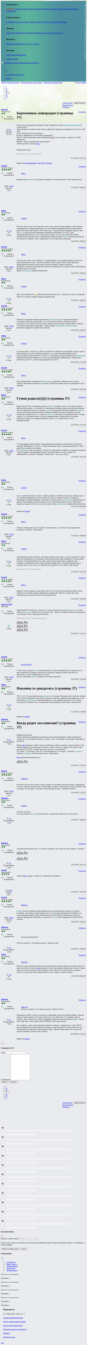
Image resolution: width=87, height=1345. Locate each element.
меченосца (79, 410)
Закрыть (4, 1082)
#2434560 (82, 427)
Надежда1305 (26, 665)
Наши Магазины (12, 44)
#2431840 (82, 189)
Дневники (10, 9)
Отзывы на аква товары (24, 9)
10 (10, 130)
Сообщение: (5, 1080)
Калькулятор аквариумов (13, 1325)
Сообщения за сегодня (15, 22)
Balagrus (24, 779)
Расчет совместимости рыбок (57, 9)
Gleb (39, 163)
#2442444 (82, 795)
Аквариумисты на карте (43, 33)
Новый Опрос (67, 105)
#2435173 (82, 601)
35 (6, 88)
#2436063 (82, 681)
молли (78, 125)
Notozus (49, 163)
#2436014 (82, 636)
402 (10, 891)
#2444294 (82, 1036)
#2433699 (82, 391)
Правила (63, 22)
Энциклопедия (39, 9)
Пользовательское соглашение (15, 1329)
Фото (19, 757)
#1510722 (82, 160)
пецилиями (60, 326)
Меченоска (27, 271)
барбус (74, 1019)
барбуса (28, 753)
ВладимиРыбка (30, 163)
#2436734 (82, 714)
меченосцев (54, 319)
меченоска (30, 179)
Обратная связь (12, 59)
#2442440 (82, 767)
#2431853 (82, 302)
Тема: (3, 1053)
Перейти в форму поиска (10, 1249)
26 (10, 231)
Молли (65, 237)
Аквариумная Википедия (13, 1318)
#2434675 (82, 459)
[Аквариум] (20, 63)
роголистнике (31, 700)
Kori (43, 163)
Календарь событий (14, 33)
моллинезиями (71, 326)
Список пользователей (51, 22)
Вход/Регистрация (19, 55)
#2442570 (82, 978)
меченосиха (24, 450)
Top (2, 1343)
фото (38, 144)
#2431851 (82, 275)
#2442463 (82, 894)
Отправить (13, 1082)
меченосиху (80, 356)
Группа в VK (58, 33)
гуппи (65, 125)
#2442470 (82, 924)
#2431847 (82, 243)
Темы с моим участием (33, 22)
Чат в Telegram (27, 33)
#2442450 (82, 867)
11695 (11, 186)
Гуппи (19, 911)
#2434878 (82, 538)
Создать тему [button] (67, 103)
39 (6, 97)
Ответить (66, 107)
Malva (23, 174)
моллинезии (61, 504)
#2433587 (82, 364)
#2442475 (82, 951)
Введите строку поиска (10, 1239)
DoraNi (24, 218)
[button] (4, 110)
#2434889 (82, 574)
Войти (8, 78)
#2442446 (82, 822)
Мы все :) (23, 44)
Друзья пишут (12, 1270)
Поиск (9, 55)
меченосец (72, 125)
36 (6, 91)
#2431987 (82, 332)
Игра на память (33, 44)
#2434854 (82, 508)
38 (6, 95)
